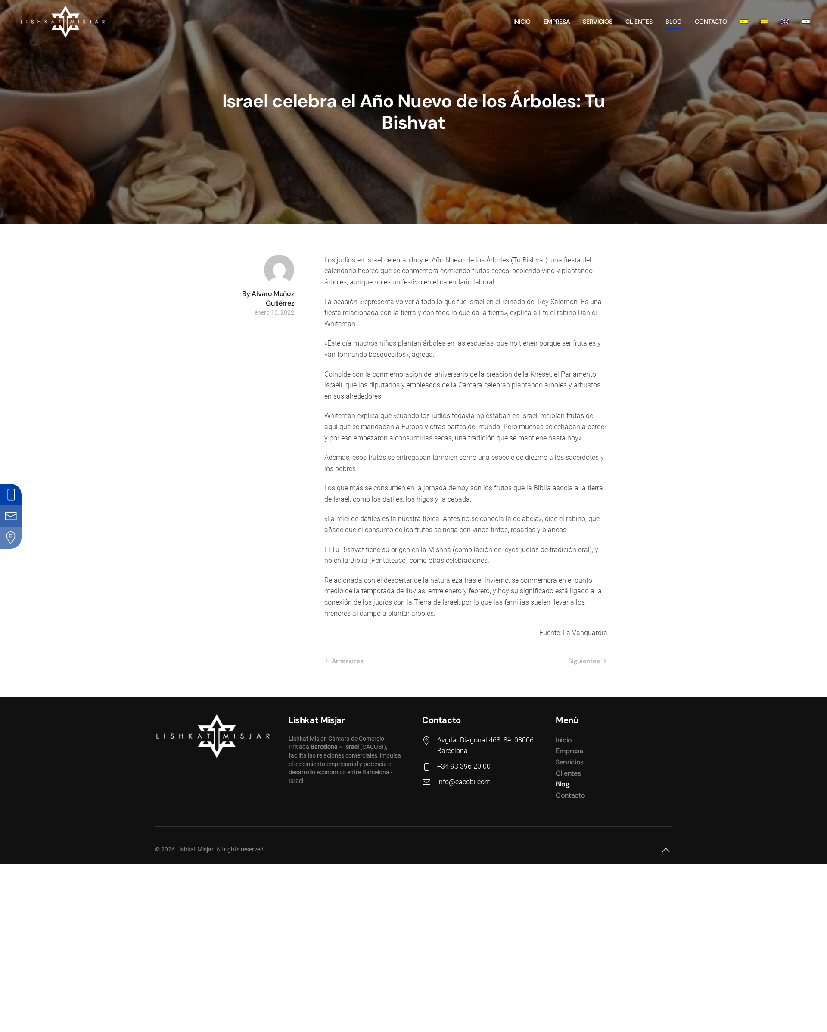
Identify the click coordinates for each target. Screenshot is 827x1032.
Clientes (639, 21)
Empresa (557, 21)
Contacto (711, 21)
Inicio (522, 21)
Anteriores (347, 661)
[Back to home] (61, 21)
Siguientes (584, 661)
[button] (666, 850)
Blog (673, 21)
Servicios (597, 21)
